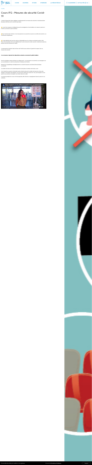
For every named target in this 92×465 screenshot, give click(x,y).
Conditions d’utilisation (56, 463)
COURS (17, 3)
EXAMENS (25, 3)
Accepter (86, 463)
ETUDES (34, 3)
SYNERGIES (43, 3)
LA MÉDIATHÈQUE (55, 3)
